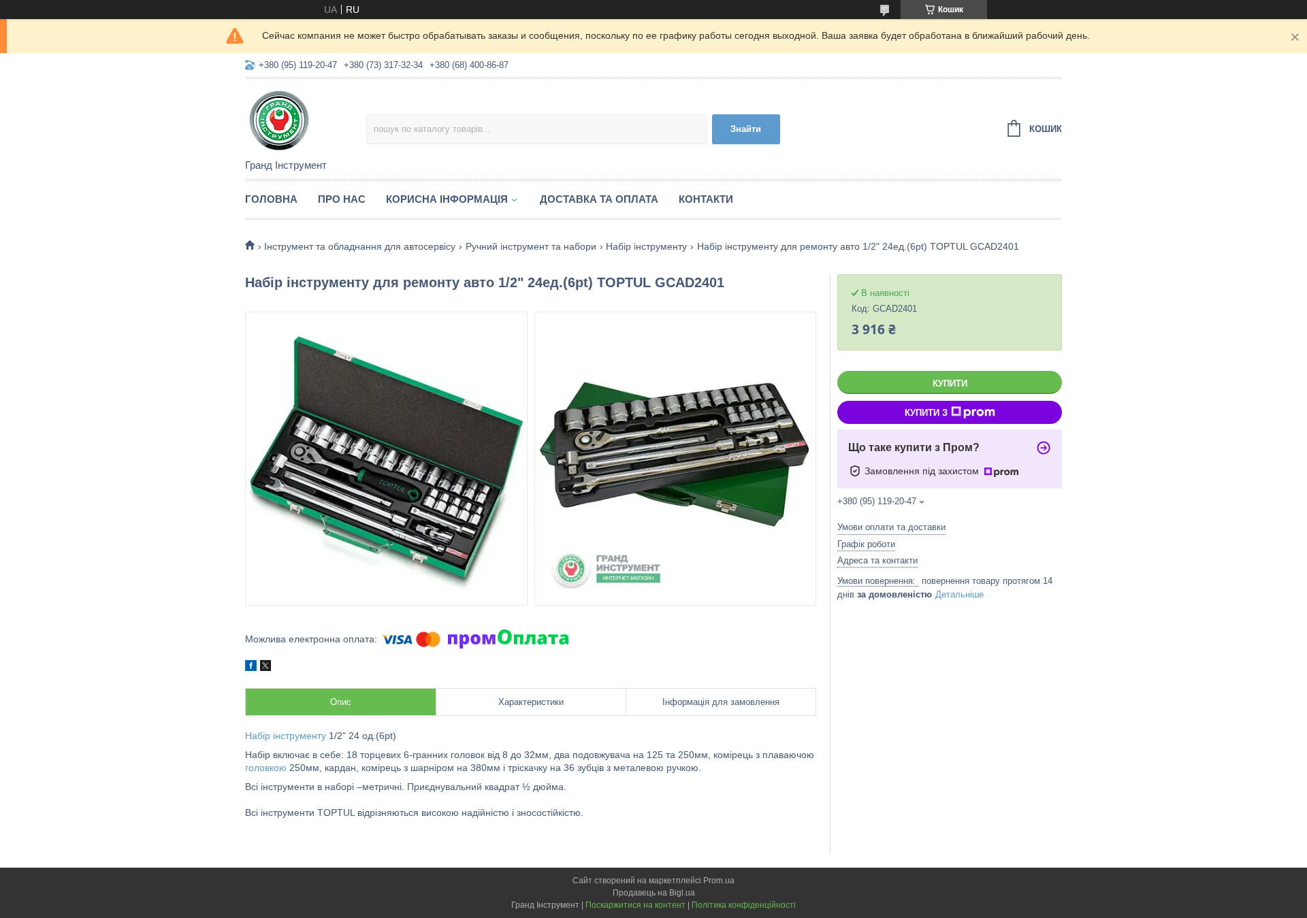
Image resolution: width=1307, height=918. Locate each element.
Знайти (745, 129)
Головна (271, 199)
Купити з (926, 413)
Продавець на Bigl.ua (654, 893)
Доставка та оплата (599, 199)
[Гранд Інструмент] (305, 120)
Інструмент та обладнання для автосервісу (359, 246)
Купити (950, 383)
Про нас (342, 199)
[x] (265, 667)
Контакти (706, 199)
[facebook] (251, 667)
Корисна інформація (447, 199)
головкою (266, 767)
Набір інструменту (646, 246)
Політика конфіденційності (744, 905)
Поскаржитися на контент (635, 905)
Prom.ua (719, 880)
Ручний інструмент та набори (531, 246)
